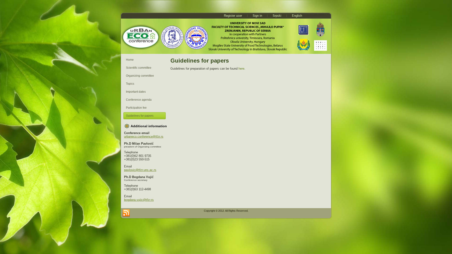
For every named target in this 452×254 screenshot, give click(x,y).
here (241, 68)
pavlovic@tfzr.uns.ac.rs (140, 170)
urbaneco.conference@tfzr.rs (143, 136)
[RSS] (126, 213)
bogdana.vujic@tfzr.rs (139, 200)
